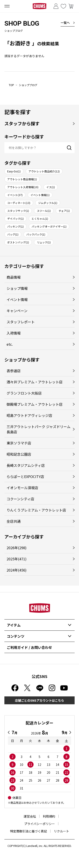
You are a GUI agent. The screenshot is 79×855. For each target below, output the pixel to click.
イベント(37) (15, 195)
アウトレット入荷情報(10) (22, 187)
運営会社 (30, 816)
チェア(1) (64, 210)
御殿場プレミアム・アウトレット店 (35, 404)
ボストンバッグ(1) (18, 242)
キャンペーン (17, 310)
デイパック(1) (15, 218)
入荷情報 (14, 333)
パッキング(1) (15, 226)
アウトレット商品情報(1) (22, 179)
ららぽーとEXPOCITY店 (25, 476)
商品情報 (14, 277)
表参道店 (14, 370)
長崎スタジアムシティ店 (26, 465)
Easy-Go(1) (14, 171)
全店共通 (14, 521)
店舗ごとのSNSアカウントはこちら (39, 700)
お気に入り (63, 6)
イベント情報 (17, 299)
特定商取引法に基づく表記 (28, 831)
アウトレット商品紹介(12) (44, 171)
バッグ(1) (12, 234)
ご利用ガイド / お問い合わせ (29, 647)
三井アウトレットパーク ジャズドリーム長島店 (38, 429)
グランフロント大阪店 (24, 393)
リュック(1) (44, 242)
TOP (11, 85)
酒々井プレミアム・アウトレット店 (35, 381)
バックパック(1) (35, 234)
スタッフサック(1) (18, 210)
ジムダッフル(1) (47, 203)
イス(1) (50, 187)
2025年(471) (17, 558)
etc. (10, 344)
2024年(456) (17, 570)
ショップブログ (28, 85)
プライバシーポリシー (39, 823)
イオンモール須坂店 (22, 487)
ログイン (56, 6)
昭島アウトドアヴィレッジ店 (29, 415)
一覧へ (65, 22)
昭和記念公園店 (19, 454)
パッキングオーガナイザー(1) (49, 226)
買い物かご (71, 6)
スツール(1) (44, 210)
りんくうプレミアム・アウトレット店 (36, 510)
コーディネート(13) (18, 203)
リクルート (61, 831)
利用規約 (49, 816)
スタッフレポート (21, 321)
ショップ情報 (17, 288)
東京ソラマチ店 (19, 443)
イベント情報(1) (40, 195)
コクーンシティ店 (20, 498)
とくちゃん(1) (40, 218)
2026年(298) (17, 547)
